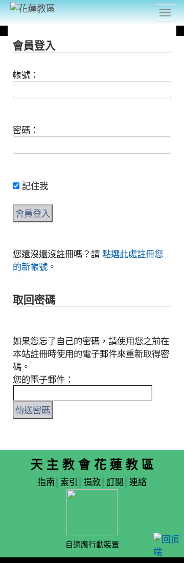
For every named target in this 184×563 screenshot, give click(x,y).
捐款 (92, 481)
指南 (46, 481)
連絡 (138, 481)
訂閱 (115, 481)
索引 (69, 481)
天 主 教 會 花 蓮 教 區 (92, 463)
